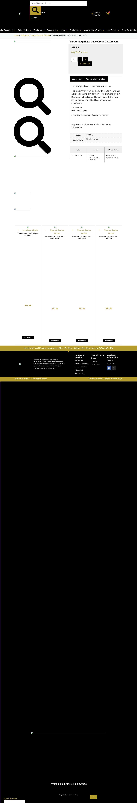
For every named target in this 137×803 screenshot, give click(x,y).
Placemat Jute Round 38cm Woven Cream (55, 237)
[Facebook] (109, 368)
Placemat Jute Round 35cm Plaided (109, 237)
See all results (37, 23)
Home (16, 35)
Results (34, 17)
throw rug (92, 159)
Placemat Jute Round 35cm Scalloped (82, 237)
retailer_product (94, 157)
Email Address (10, 799)
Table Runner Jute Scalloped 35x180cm (28, 234)
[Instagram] (114, 368)
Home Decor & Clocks (40, 35)
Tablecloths (115, 157)
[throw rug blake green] (32, 41)
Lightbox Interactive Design (113, 378)
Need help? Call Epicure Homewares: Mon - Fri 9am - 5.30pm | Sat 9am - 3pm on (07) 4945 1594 (68, 348)
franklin (91, 155)
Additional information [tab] (96, 79)
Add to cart (85, 64)
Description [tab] (77, 79)
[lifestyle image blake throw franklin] (32, 156)
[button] (25, 30)
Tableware (24, 35)
